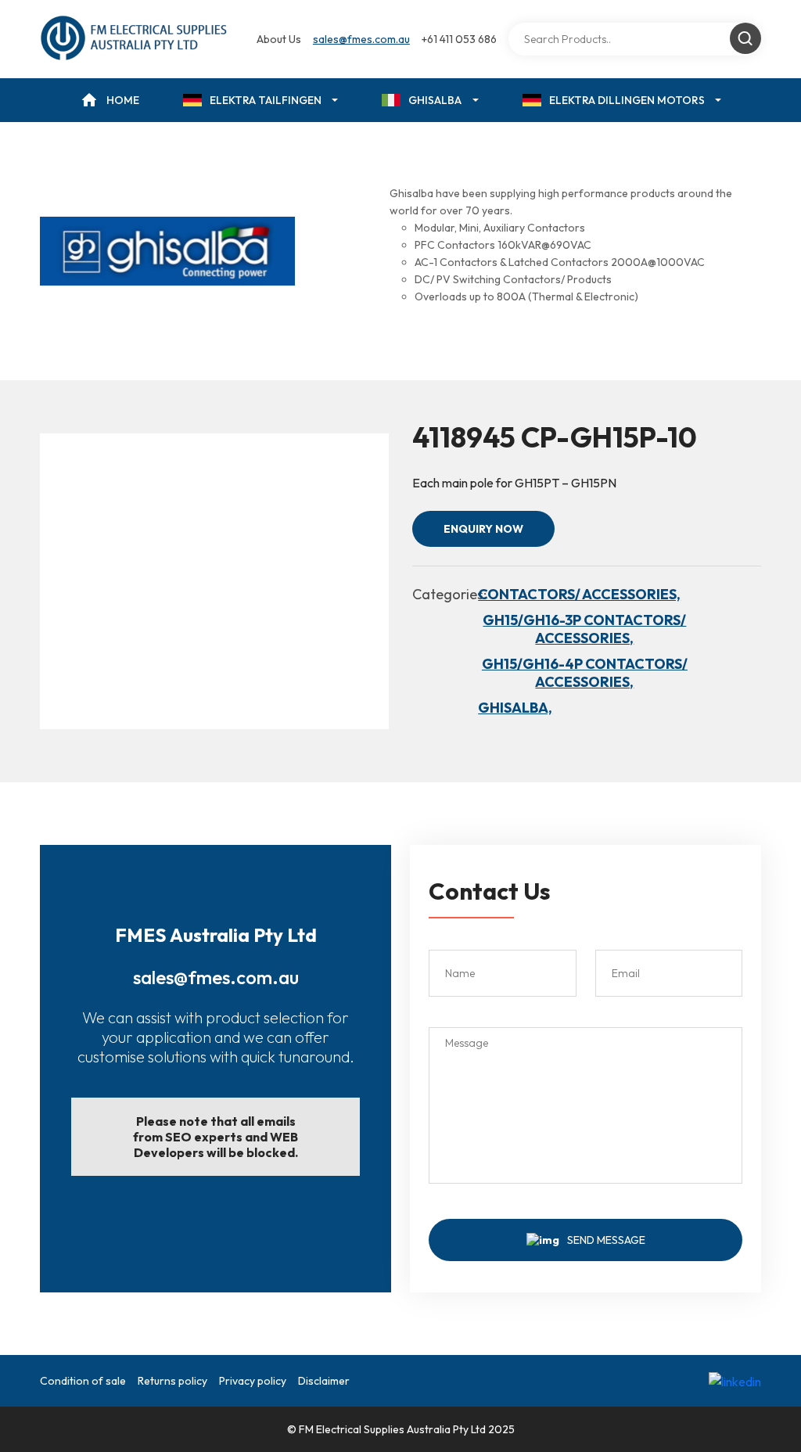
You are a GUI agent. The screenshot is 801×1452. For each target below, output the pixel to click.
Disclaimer (324, 1381)
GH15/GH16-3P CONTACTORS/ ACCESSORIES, (584, 629)
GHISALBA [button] (435, 100)
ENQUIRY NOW (483, 529)
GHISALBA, (515, 708)
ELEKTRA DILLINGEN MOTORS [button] (627, 100)
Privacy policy (252, 1381)
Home (122, 100)
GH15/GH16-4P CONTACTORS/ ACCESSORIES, (585, 673)
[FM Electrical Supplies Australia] (135, 39)
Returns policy (172, 1381)
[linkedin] (735, 1381)
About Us (279, 39)
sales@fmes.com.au (361, 39)
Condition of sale (83, 1381)
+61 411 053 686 (459, 39)
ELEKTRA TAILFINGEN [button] (265, 100)
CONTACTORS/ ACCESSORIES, (579, 594)
